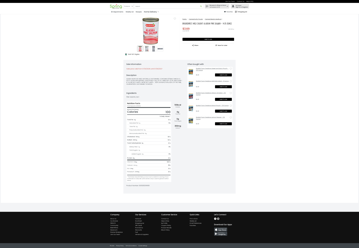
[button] (242, 12)
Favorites (193, 225)
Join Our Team (230, 1)
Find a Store (194, 219)
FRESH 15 (113, 223)
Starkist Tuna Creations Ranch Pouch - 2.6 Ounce (212, 105)
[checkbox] (175, 18)
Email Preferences (195, 223)
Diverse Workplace (116, 232)
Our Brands (114, 221)
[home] (116, 6)
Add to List (208, 39)
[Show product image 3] (154, 49)
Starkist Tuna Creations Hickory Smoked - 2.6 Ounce (211, 94)
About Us (113, 219)
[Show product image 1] (140, 49)
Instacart (138, 219)
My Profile (164, 223)
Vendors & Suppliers (142, 234)
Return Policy (165, 230)
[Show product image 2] (147, 49)
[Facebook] (215, 219)
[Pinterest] (218, 219)
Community (114, 225)
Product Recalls (166, 228)
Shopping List (139, 223)
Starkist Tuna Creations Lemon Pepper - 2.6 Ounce (210, 118)
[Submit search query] (201, 6)
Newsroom (114, 230)
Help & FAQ (249, 1)
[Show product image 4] (160, 49)
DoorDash (138, 221)
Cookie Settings (142, 246)
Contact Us (240, 1)
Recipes (139, 12)
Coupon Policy (166, 225)
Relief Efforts (114, 228)
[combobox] (128, 6)
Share (196, 45)
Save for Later (222, 45)
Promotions (139, 228)
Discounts (138, 230)
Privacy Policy (120, 246)
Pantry (184, 19)
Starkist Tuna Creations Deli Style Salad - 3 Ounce (212, 81)
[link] (228, 12)
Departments (118, 12)
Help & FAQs (165, 221)
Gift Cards (138, 225)
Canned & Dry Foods (196, 19)
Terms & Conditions (131, 246)
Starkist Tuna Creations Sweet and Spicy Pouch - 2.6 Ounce (212, 69)
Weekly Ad (130, 12)
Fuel (136, 232)
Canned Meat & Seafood (213, 19)
